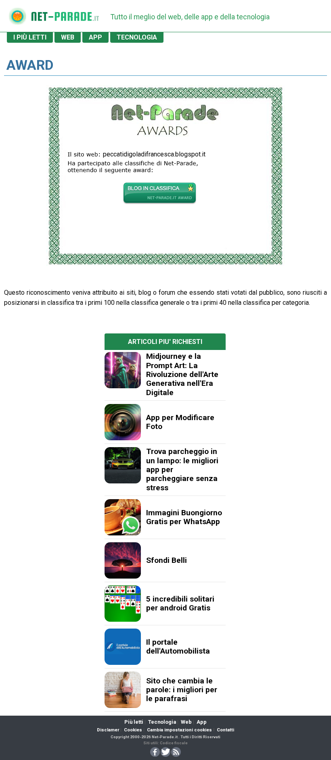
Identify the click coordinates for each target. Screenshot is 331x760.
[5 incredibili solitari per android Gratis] (123, 603)
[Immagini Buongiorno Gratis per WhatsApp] (123, 517)
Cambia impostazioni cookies (179, 730)
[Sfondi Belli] (123, 560)
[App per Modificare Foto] (123, 422)
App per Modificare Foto (180, 422)
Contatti (225, 730)
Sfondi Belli (166, 560)
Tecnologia (162, 722)
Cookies (133, 730)
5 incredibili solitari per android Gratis (180, 603)
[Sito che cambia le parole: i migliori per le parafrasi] (123, 690)
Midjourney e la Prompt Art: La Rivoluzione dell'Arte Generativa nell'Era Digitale (182, 374)
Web (186, 722)
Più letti (133, 722)
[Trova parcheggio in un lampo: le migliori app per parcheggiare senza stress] (123, 465)
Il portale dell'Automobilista (178, 646)
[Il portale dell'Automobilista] (123, 647)
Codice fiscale (174, 743)
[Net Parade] (17, 19)
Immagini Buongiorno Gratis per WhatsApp (184, 517)
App (202, 722)
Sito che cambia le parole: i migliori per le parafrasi (181, 690)
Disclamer (108, 730)
